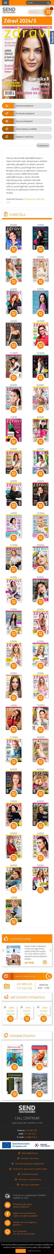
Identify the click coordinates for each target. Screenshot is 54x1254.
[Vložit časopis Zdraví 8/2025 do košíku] (40, 409)
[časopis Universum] (14, 1082)
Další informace (34, 1250)
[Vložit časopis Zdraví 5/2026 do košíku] (40, 281)
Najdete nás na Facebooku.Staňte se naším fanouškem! (25, 1213)
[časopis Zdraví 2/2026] (13, 333)
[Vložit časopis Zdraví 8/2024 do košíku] (40, 602)
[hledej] (48, 3)
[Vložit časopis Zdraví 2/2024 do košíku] (40, 698)
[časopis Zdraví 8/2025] (40, 397)
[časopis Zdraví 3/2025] (13, 493)
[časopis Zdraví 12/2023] (40, 718)
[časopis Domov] (43, 1009)
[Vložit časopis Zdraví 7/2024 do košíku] (13, 634)
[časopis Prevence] (39, 1082)
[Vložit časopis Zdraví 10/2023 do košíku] (40, 762)
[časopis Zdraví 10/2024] (40, 558)
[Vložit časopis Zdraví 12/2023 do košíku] (40, 730)
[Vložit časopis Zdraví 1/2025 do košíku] (13, 537)
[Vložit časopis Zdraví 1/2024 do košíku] (13, 730)
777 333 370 (24, 987)
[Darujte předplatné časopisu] (27, 975)
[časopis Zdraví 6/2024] (40, 622)
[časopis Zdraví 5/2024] (13, 654)
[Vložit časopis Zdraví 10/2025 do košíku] (40, 378)
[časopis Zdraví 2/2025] (40, 493)
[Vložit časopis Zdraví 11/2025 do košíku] (13, 378)
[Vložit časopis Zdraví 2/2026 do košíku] (13, 345)
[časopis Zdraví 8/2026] (13, 237)
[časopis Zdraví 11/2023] (13, 750)
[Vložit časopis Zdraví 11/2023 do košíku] (13, 762)
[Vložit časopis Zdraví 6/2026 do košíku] (13, 281)
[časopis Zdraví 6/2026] (13, 269)
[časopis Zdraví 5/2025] (13, 461)
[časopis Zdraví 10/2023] (40, 750)
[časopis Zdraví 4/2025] (40, 461)
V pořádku (21, 1251)
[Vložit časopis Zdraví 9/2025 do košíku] (13, 409)
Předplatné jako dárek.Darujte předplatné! (22, 1204)
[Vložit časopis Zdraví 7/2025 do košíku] (13, 441)
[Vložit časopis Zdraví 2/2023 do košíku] (40, 890)
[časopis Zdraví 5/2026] (40, 269)
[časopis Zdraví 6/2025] (40, 429)
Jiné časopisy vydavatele (27, 996)
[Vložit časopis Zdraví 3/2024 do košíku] (13, 698)
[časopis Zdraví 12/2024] (40, 525)
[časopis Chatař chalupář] (27, 1011)
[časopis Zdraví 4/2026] (13, 301)
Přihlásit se (33, 12)
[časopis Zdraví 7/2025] (13, 429)
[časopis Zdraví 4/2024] (40, 654)
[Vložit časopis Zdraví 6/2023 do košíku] (40, 826)
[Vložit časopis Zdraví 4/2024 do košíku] (40, 666)
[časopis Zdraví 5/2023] (13, 846)
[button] (27, 106)
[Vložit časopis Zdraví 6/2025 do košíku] (40, 441)
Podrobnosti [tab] (43, 145)
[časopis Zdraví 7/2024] (13, 622)
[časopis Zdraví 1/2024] (13, 718)
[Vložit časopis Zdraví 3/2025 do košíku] (13, 506)
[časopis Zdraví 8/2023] (40, 782)
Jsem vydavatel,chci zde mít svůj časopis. (24, 1231)
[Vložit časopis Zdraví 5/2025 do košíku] (13, 473)
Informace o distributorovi (30, 1178)
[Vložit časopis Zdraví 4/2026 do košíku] (13, 314)
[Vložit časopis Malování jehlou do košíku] (10, 1018)
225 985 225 (24, 983)
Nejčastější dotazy (30, 1152)
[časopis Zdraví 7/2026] (40, 237)
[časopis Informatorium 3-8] (14, 1054)
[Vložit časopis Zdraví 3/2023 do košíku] (13, 890)
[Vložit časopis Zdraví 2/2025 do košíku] (40, 506)
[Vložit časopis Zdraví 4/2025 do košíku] (40, 473)
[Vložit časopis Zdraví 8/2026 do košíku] (13, 249)
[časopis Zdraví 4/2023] (40, 846)
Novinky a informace (30, 1157)
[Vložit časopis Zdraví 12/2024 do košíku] (40, 537)
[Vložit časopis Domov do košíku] (43, 1018)
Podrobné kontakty (29, 1173)
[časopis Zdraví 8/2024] (40, 589)
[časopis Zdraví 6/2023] (40, 814)
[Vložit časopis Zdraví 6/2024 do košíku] (40, 634)
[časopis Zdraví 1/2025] (13, 525)
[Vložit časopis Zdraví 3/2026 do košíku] (40, 314)
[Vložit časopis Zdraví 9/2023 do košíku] (13, 794)
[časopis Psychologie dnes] (39, 1054)
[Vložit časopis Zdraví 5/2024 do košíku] (13, 666)
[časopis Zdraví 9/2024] (13, 589)
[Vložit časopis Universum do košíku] (14, 1093)
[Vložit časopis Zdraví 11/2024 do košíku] (13, 570)
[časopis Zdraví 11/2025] (13, 365)
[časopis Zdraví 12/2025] (40, 333)
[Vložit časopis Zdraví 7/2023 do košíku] (13, 826)
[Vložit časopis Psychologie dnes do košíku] (39, 1066)
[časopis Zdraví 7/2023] (13, 814)
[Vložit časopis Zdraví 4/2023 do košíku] (40, 858)
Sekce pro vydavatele (30, 1183)
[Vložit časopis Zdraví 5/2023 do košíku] (13, 858)
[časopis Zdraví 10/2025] (40, 365)
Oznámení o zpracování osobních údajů (30, 1167)
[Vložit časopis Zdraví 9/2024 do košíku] (13, 602)
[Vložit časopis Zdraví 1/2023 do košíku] (13, 922)
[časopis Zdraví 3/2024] (13, 686)
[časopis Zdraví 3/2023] (13, 878)
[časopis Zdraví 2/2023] (40, 878)
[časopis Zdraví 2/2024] (40, 686)
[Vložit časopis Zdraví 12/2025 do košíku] (40, 345)
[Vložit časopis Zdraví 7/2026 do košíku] (40, 249)
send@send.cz (30, 1136)
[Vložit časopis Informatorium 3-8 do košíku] (14, 1066)
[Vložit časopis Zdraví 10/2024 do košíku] (40, 570)
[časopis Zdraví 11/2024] (13, 558)
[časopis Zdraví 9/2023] (13, 782)
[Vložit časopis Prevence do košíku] (39, 1093)
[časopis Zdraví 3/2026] (40, 301)
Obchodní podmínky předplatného (29, 1162)
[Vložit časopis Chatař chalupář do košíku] (27, 1018)
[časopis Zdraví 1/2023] (13, 910)
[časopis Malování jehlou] (10, 1011)
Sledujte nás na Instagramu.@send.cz (25, 1222)
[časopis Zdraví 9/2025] (13, 397)
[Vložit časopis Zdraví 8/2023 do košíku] (40, 794)
